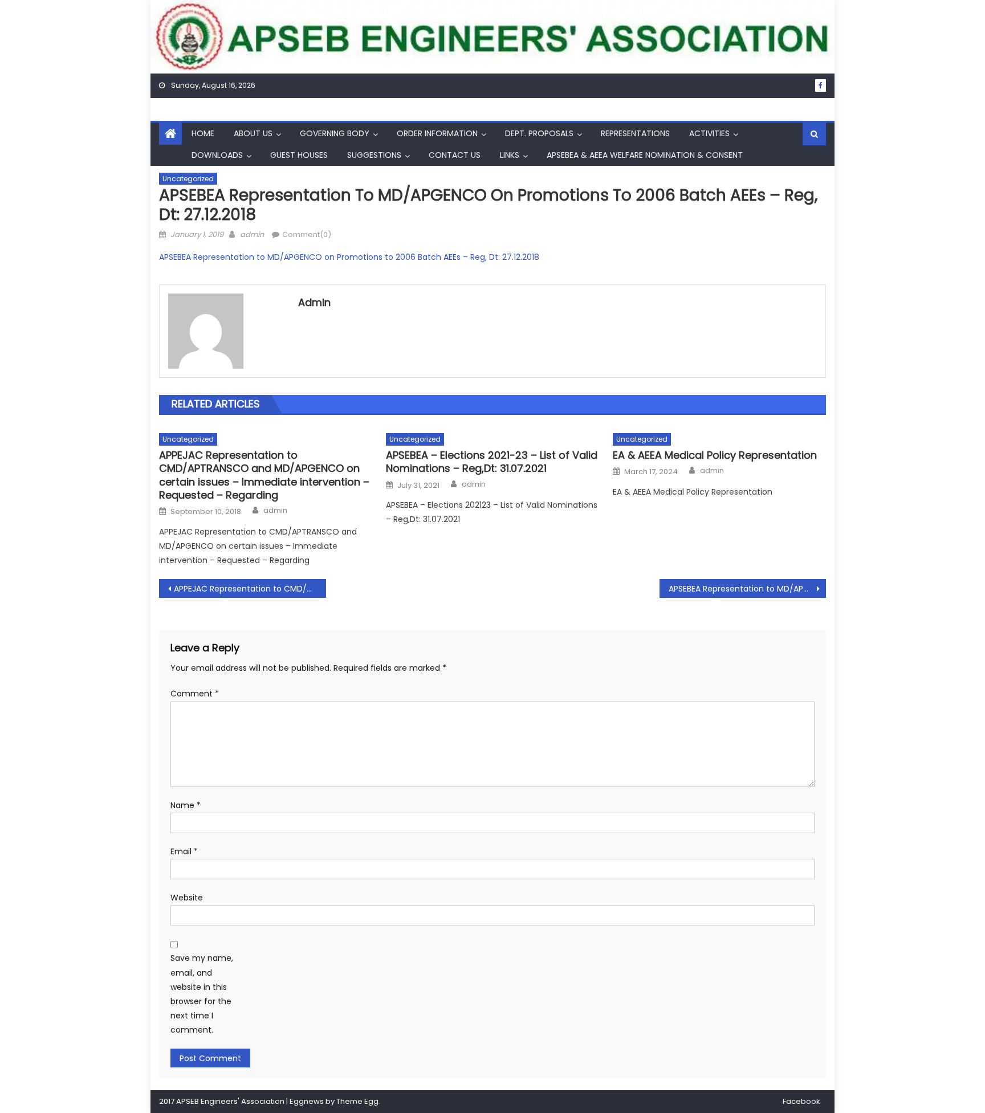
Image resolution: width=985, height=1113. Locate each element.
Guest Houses (299, 155)
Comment (194, 693)
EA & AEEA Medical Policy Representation (715, 455)
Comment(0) (306, 234)
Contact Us (455, 155)
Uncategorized (188, 179)
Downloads (217, 155)
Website (186, 897)
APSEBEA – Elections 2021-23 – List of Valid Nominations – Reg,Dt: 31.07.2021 (491, 462)
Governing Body (334, 133)
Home (203, 133)
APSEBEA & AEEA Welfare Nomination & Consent (645, 155)
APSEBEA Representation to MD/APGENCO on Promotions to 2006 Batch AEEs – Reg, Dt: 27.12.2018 (349, 257)
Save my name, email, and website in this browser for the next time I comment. (201, 993)
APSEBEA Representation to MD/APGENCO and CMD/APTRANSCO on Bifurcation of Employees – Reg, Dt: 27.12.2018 (748, 588)
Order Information (437, 133)
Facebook (801, 1101)
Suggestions (374, 155)
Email (184, 851)
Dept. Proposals (539, 133)
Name (185, 805)
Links (509, 155)
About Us (253, 133)
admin (252, 234)
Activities (709, 133)
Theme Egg (357, 1101)
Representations (635, 133)
